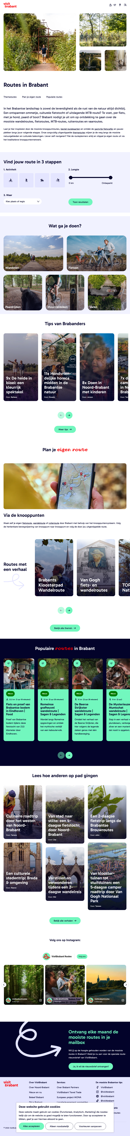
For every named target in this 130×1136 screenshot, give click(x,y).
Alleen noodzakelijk (59, 1126)
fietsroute (27, 523)
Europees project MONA (69, 1097)
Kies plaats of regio (15, 201)
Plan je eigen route (31, 96)
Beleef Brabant (36, 1097)
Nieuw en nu (35, 1092)
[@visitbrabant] (97, 1092)
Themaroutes (10, 96)
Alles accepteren (31, 1126)
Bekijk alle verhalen (63, 920)
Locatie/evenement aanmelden (72, 1102)
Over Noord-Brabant (39, 1087)
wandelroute (39, 523)
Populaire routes (54, 96)
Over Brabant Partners (68, 1087)
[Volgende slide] (69, 415)
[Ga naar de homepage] (12, 5)
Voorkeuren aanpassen (90, 1126)
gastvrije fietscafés (103, 129)
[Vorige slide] (61, 415)
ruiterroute (54, 523)
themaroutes (79, 132)
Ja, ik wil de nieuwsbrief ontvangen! (91, 1066)
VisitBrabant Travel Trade (69, 1092)
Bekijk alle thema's (63, 628)
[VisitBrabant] (97, 1087)
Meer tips (63, 429)
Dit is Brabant (35, 1102)
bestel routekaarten (70, 129)
